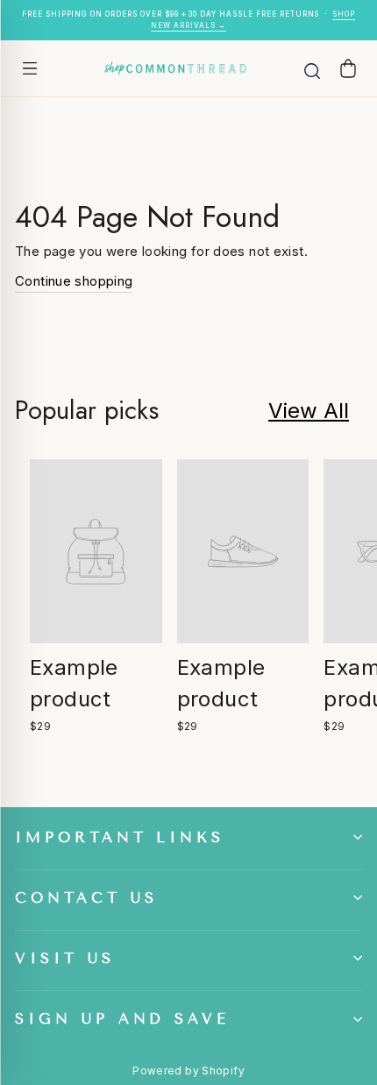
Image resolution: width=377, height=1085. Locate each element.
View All (308, 410)
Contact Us (86, 898)
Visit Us (65, 958)
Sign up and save (122, 1019)
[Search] (312, 68)
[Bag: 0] (348, 68)
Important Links (119, 837)
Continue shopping (73, 281)
